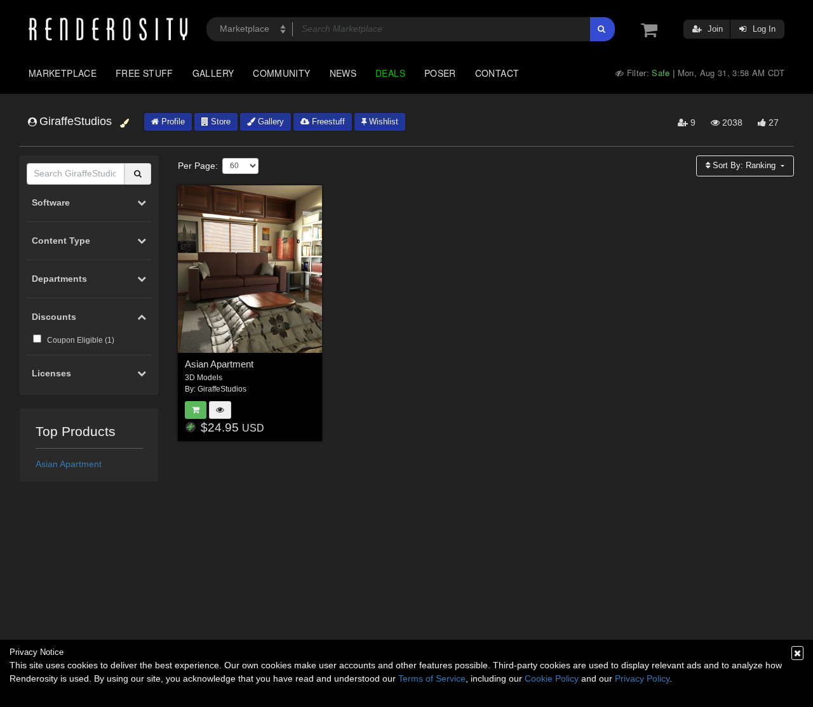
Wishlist (382, 121)
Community (281, 73)
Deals (390, 73)
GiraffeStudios (222, 389)
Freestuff (327, 121)
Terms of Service (432, 678)
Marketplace (63, 73)
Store (219, 121)
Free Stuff (144, 73)
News (343, 73)
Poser (440, 73)
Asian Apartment (69, 464)
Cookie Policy (552, 678)
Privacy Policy (642, 678)
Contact (497, 73)
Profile (172, 121)
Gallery (213, 73)
